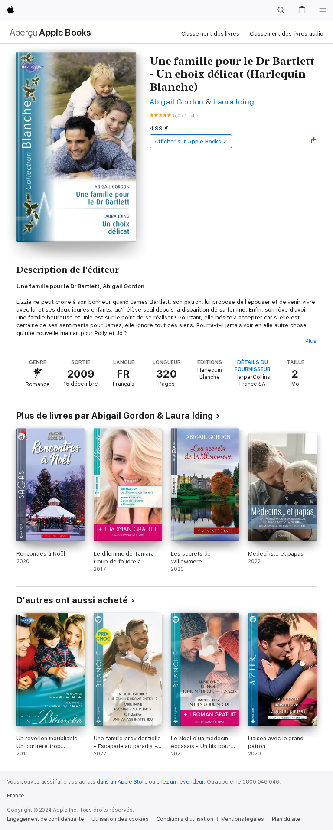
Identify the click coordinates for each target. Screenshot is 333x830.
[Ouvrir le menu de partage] (314, 141)
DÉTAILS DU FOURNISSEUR (253, 365)
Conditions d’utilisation (185, 819)
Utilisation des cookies (119, 819)
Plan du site (286, 819)
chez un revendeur (180, 782)
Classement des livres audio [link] (287, 33)
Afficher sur (187, 141)
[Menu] (322, 10)
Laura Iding (233, 101)
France (15, 796)
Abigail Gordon (177, 101)
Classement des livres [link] (210, 33)
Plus (311, 341)
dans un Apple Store (122, 782)
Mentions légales (242, 819)
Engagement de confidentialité (45, 819)
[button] (281, 10)
